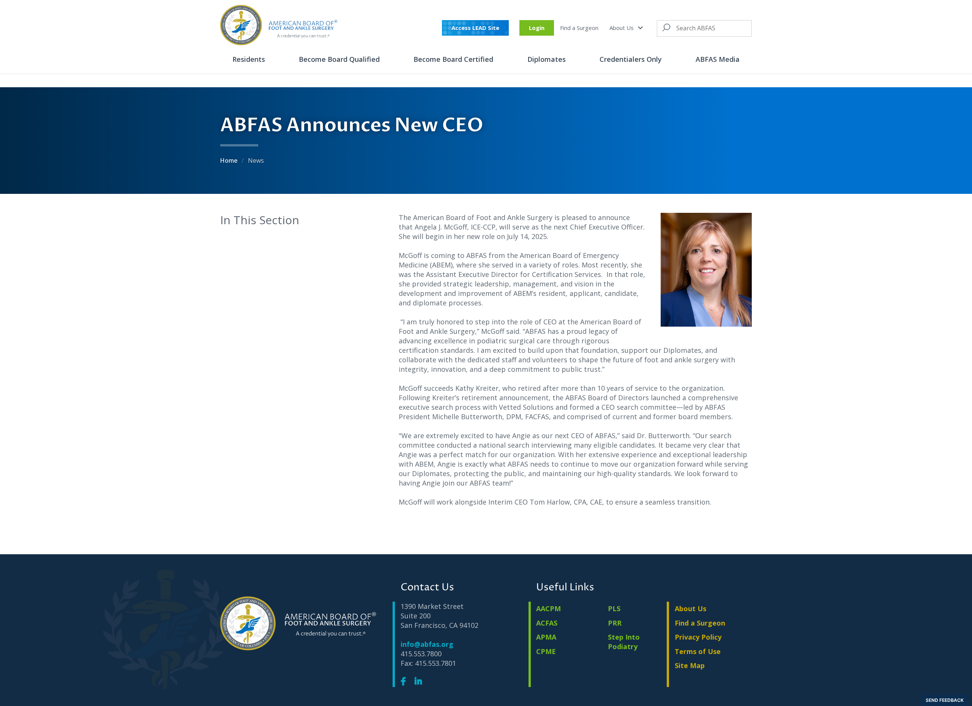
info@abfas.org (427, 644)
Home (229, 160)
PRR (615, 622)
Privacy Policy (698, 637)
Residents (248, 59)
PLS (614, 608)
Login (536, 27)
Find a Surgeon (579, 27)
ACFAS (546, 622)
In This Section (259, 220)
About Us (622, 27)
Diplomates (546, 59)
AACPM (548, 608)
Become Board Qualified (339, 59)
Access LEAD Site (475, 27)
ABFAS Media (718, 59)
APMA (546, 637)
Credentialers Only (631, 59)
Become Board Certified (453, 59)
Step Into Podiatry (624, 641)
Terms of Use (698, 651)
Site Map (690, 665)
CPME (546, 651)
